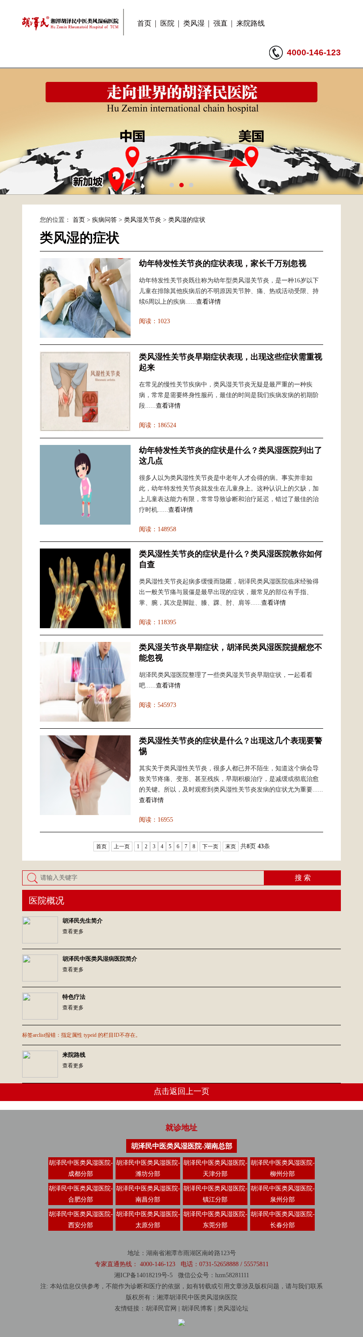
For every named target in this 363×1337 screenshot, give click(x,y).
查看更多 (73, 931)
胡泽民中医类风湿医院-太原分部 (148, 1220)
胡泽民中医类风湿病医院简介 (99, 958)
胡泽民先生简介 (82, 920)
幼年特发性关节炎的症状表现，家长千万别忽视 (222, 263)
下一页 (210, 846)
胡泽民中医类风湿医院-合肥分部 (81, 1194)
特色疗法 (73, 996)
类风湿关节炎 (142, 219)
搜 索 (303, 877)
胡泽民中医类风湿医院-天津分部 (215, 1168)
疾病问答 (104, 219)
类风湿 (194, 23)
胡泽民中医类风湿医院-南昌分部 (148, 1194)
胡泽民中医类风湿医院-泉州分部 (283, 1194)
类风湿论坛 (232, 1308)
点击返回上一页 (181, 1091)
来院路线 (250, 23)
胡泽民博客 (197, 1308)
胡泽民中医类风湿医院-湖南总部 (181, 1146)
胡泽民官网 (161, 1308)
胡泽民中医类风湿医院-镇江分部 (215, 1194)
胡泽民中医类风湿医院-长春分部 (283, 1220)
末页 (230, 846)
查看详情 (208, 301)
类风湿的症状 (186, 219)
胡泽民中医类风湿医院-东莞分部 (215, 1220)
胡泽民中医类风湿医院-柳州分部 (283, 1168)
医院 (167, 23)
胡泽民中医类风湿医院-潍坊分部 (148, 1168)
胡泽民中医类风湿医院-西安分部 (81, 1220)
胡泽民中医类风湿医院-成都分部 (81, 1168)
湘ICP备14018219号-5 (143, 1275)
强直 (220, 23)
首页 (144, 23)
